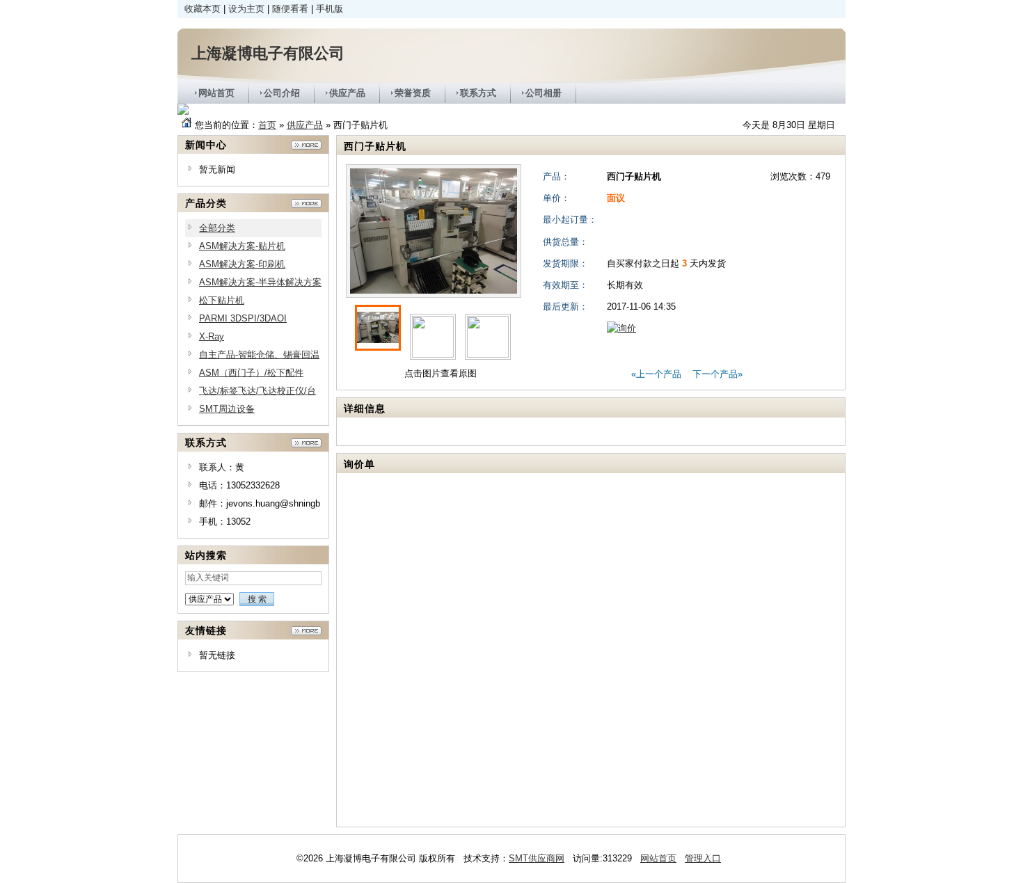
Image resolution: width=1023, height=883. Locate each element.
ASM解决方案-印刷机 (242, 264)
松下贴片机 (221, 300)
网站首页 (658, 858)
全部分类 (217, 228)
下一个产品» (717, 374)
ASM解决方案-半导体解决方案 (260, 282)
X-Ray (211, 336)
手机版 (329, 8)
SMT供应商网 (536, 858)
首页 (267, 125)
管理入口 (703, 858)
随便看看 (290, 8)
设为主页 (246, 8)
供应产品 (305, 125)
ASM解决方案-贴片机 (242, 246)
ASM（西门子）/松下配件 (251, 372)
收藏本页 (202, 8)
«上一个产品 (656, 374)
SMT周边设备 (227, 409)
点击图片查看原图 (439, 373)
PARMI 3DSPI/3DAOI (243, 318)
